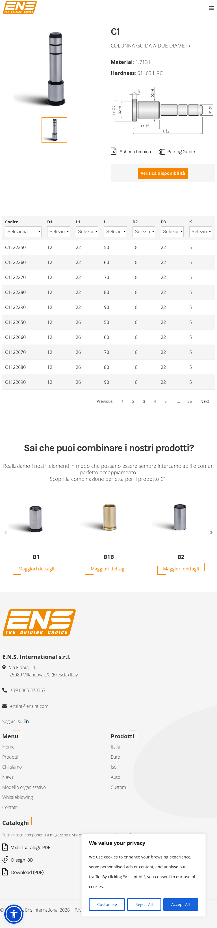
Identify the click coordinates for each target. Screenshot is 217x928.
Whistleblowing (17, 797)
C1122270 (15, 277)
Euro (115, 757)
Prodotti (10, 757)
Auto (115, 777)
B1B (108, 557)
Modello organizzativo (24, 787)
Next (204, 401)
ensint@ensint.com (29, 706)
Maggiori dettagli (36, 569)
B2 (180, 557)
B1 (36, 557)
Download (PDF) (27, 872)
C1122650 (15, 322)
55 (189, 401)
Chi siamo (12, 767)
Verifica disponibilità (163, 173)
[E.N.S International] (20, 7)
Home (8, 747)
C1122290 (15, 307)
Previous (5, 532)
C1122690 (15, 382)
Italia (115, 747)
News (8, 777)
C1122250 (15, 247)
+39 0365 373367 (27, 690)
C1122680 (15, 367)
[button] (14, 914)
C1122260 (15, 262)
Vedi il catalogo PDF (30, 847)
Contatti (10, 807)
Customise (107, 904)
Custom (118, 787)
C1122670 (15, 352)
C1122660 (15, 337)
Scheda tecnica (135, 151)
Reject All (144, 904)
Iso (113, 767)
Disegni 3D (21, 860)
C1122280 (15, 292)
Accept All (180, 904)
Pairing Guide (181, 151)
